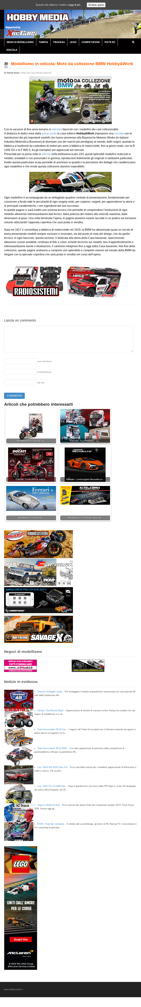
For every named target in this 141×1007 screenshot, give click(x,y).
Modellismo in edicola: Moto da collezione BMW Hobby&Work (72, 63)
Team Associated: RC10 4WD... (53, 748)
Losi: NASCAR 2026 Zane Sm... (53, 767)
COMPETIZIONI (91, 42)
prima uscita (49, 133)
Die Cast (31, 73)
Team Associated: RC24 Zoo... (52, 729)
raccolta (119, 133)
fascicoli (47, 73)
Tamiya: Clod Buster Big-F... (51, 710)
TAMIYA (43, 42)
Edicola (39, 73)
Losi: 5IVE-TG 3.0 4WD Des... (52, 786)
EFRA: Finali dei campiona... (51, 824)
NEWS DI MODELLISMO (20, 42)
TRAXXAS (59, 42)
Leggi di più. (74, 4)
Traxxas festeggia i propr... (50, 691)
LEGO (73, 42)
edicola (56, 129)
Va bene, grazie (96, 5)
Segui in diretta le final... (49, 805)
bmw (23, 73)
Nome (44, 361)
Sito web (40, 383)
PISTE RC (110, 42)
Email (44, 372)
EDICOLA (12, 49)
